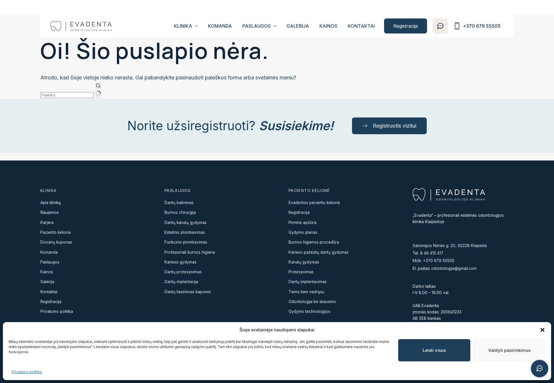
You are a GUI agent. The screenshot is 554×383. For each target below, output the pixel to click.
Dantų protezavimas (183, 272)
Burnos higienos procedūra (314, 242)
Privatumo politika (27, 372)
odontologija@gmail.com (454, 268)
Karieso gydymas (180, 262)
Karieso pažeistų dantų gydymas (319, 252)
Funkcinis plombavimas (185, 242)
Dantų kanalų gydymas (185, 222)
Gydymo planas (303, 232)
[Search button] (98, 90)
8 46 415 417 (431, 253)
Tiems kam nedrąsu (306, 291)
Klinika (183, 26)
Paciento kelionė (55, 232)
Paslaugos (256, 26)
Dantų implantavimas (308, 281)
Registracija (405, 26)
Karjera (47, 222)
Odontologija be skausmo (312, 301)
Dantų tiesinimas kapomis (187, 291)
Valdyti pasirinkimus (509, 350)
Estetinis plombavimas (184, 232)
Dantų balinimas (179, 202)
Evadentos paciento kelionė (314, 202)
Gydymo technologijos (309, 311)
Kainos (328, 26)
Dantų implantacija (181, 281)
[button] (542, 330)
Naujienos (49, 212)
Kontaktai (361, 26)
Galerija (298, 26)
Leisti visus (434, 350)
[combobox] (67, 95)
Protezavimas (301, 272)
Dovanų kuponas (56, 242)
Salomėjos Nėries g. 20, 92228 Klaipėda (450, 245)
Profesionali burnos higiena (189, 252)
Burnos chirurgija (180, 212)
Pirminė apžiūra (303, 222)
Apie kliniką (50, 202)
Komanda (220, 26)
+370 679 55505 (438, 260)
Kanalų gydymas (304, 262)
